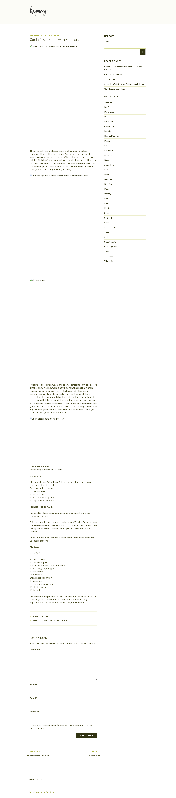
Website (34, 711)
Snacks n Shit (41, 617)
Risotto (107, 208)
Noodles (108, 184)
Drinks (107, 141)
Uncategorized (110, 247)
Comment (35, 649)
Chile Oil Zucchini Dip (113, 74)
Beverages (109, 112)
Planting (107, 194)
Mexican (108, 179)
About (107, 42)
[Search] (143, 52)
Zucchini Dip (109, 79)
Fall (105, 146)
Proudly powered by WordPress (42, 792)
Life (106, 170)
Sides (106, 222)
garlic (37, 620)
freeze (88, 409)
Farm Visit (108, 150)
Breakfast (108, 121)
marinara (47, 620)
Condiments (109, 126)
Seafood (108, 218)
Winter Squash (110, 261)
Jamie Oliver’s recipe (63, 482)
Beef (106, 107)
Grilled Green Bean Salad (114, 89)
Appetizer (108, 102)
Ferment (108, 155)
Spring (107, 237)
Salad (106, 213)
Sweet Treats (110, 242)
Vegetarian (109, 256)
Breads (107, 117)
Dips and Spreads (111, 136)
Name (33, 684)
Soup (106, 232)
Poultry (107, 203)
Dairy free (108, 131)
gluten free (109, 165)
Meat (106, 174)
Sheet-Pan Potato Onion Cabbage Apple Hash (124, 84)
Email (33, 698)
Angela (58, 36)
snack (64, 620)
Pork (106, 198)
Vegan (107, 251)
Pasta (107, 189)
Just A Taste (56, 470)
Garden (107, 160)
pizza (57, 620)
